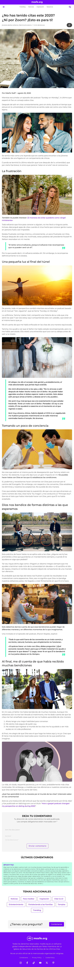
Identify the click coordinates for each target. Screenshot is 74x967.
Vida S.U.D (58, 899)
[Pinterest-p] (53, 962)
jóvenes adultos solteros (10, 25)
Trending (22, 7)
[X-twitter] (47, 962)
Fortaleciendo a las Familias (40, 904)
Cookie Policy (50, 957)
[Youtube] (40, 962)
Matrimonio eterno (25, 25)
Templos (61, 904)
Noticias (31, 7)
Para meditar (28, 899)
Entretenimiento (16, 904)
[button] (3, 7)
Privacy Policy (37, 957)
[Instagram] (20, 962)
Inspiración (40, 7)
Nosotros (50, 7)
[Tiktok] (33, 962)
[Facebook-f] (27, 962)
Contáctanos (23, 957)
